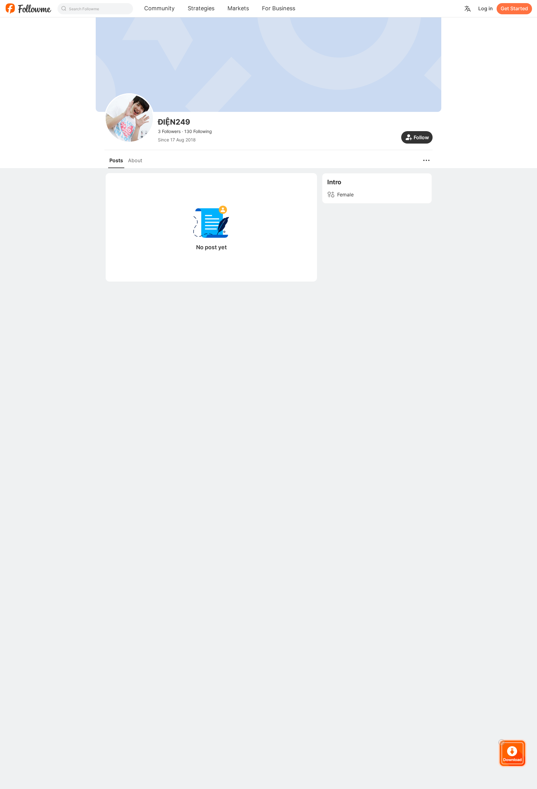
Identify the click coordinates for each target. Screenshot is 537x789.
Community (159, 8)
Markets (238, 8)
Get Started (514, 8)
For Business (278, 8)
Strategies (201, 8)
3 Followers (169, 131)
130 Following (198, 131)
